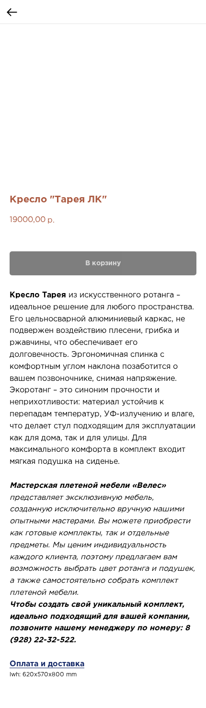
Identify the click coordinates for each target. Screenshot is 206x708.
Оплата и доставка (47, 664)
